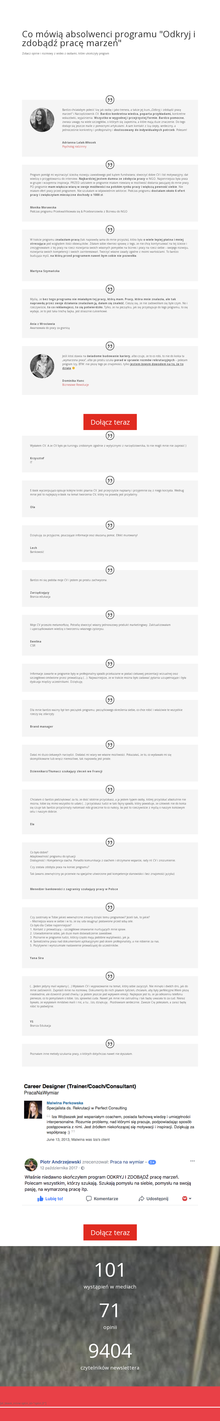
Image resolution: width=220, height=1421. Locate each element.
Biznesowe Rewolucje (75, 385)
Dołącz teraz (110, 422)
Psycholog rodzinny (74, 146)
